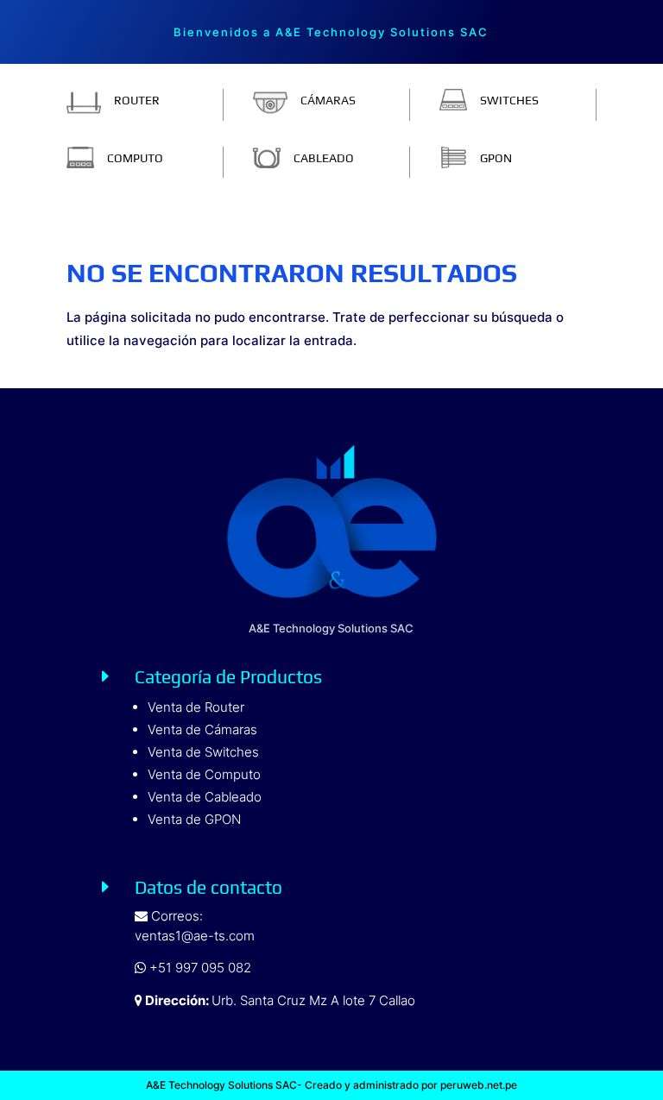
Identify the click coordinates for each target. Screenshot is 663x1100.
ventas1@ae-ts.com (195, 935)
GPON (496, 158)
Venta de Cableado (205, 797)
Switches (509, 100)
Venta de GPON (194, 819)
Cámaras (328, 100)
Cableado (324, 158)
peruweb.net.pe (477, 1084)
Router (137, 100)
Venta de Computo (204, 774)
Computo (135, 158)
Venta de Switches (203, 752)
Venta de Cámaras (202, 729)
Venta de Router (196, 707)
